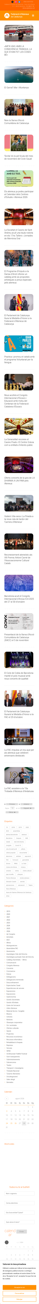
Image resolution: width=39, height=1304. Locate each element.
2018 (13, 827)
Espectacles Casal (13, 985)
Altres (8, 943)
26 (16, 1123)
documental (23, 852)
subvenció (21, 885)
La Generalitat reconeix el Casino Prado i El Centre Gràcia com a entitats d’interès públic (19, 442)
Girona (8, 863)
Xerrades (9, 1082)
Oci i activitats (11, 1025)
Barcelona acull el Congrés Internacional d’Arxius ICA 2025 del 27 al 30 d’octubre (19, 599)
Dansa (8, 974)
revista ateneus (24, 878)
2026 (8, 931)
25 (11, 1123)
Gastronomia (11, 997)
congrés (8, 845)
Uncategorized (11, 1077)
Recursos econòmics (14, 1037)
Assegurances (11, 946)
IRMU (16, 863)
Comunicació (11, 963)
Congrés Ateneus (12, 965)
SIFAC (8, 1051)
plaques (20, 874)
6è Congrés (10, 934)
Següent (26, 808)
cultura (23, 849)
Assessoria (10, 951)
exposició (28, 856)
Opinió (8, 1031)
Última (11, 812)
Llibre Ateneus (11, 1008)
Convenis (9, 968)
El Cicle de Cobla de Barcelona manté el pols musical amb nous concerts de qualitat (18, 676)
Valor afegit (10, 1079)
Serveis (9, 1048)
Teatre (30, 885)
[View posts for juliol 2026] (7, 1098)
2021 (8, 917)
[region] (19, 1282)
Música (9, 1014)
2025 (8, 928)
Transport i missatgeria (14, 1068)
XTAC (7, 896)
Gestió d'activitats (13, 1000)
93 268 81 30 (30, 6)
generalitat (25, 860)
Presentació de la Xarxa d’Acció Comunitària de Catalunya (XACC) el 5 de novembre (19, 637)
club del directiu (19, 842)
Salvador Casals (11, 881)
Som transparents (13, 1057)
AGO (7, 831)
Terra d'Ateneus (11, 889)
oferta (17, 871)
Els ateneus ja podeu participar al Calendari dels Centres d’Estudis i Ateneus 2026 (19, 194)
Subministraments (13, 1059)
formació (15, 860)
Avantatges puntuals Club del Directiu (20, 957)
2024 (8, 926)
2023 (8, 923)
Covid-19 (18, 845)
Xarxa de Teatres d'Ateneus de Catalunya (18, 892)
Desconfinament (12, 983)
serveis (22, 881)
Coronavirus (10, 971)
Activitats (9, 937)
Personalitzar (19, 1293)
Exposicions (10, 991)
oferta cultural (27, 871)
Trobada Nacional (12, 1071)
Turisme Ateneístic (13, 1074)
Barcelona (9, 838)
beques (18, 838)
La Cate (24, 863)
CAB (26, 838)
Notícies (9, 1020)
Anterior (26, 804)
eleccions (9, 856)
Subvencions (11, 1062)
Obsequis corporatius (14, 1022)
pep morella (10, 874)
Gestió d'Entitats (12, 1003)
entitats (18, 856)
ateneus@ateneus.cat (29, 8)
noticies (9, 1017)
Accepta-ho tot (19, 1287)
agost (19, 1099)
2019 (20, 827)
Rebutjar (19, 1299)
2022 (8, 920)
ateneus (24, 834)
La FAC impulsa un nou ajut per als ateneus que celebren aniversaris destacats (19, 753)
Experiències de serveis (15, 988)
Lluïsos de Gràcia (11, 867)
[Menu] (33, 15)
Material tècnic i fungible (15, 1011)
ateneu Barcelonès (12, 834)
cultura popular (10, 852)
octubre (8, 871)
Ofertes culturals (12, 1028)
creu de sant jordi (11, 849)
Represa (9, 1045)
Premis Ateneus (11, 878)
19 (7, 827)
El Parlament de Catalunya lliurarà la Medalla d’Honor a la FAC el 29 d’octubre (19, 714)
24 (7, 1123)
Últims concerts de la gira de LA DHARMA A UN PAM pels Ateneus (19, 480)
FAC (7, 860)
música (23, 867)
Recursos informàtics (14, 1040)
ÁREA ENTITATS (28, 2)
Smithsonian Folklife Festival (16, 1054)
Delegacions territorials (15, 980)
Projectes (10, 1034)
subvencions (10, 885)
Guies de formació (13, 1005)
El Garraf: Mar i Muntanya (16, 87)
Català (8, 842)
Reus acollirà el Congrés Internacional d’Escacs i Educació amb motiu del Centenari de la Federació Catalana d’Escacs (16, 401)
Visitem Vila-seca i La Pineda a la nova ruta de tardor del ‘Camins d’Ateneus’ (18, 519)
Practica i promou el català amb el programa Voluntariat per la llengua (19, 359)
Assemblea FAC (12, 948)
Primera (12, 804)
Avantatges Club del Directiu (16, 954)
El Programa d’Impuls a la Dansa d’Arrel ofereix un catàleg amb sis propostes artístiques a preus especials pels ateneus (18, 277)
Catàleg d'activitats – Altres (16, 960)
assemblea (16, 831)
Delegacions (11, 977)
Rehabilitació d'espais (14, 1042)
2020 (27, 827)
